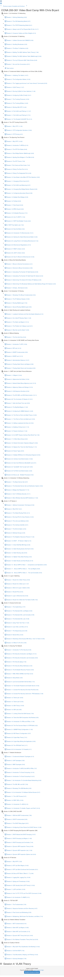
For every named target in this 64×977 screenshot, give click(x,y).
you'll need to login (39, 970)
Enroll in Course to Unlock (32, 972)
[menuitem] (1, 4)
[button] (1, 1)
